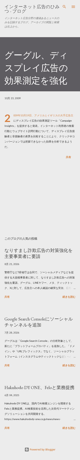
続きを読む (69, 296)
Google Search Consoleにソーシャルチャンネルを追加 (38, 322)
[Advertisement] (40, 198)
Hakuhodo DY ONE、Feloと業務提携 (39, 387)
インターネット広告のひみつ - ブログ (32, 9)
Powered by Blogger (42, 449)
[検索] (64, 6)
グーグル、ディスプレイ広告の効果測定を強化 (36, 67)
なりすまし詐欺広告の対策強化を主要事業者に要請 (38, 253)
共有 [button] (68, 157)
